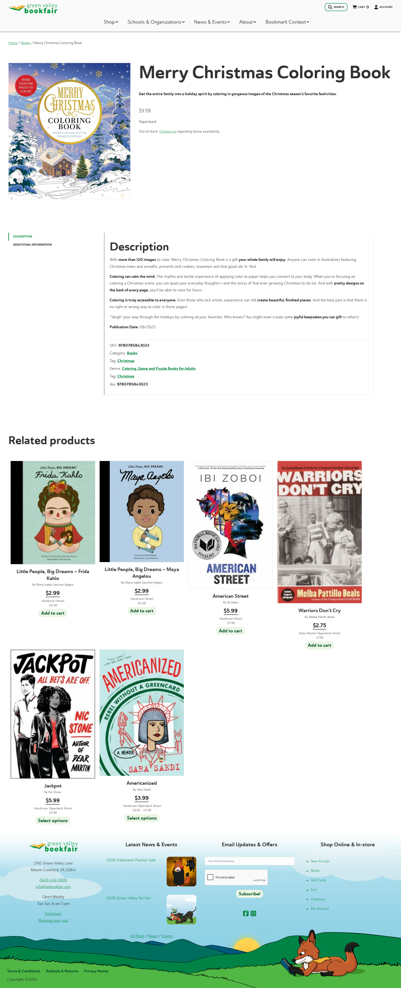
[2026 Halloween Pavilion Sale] (181, 871)
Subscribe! (249, 894)
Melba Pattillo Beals (321, 617)
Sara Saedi (144, 789)
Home (13, 43)
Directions (53, 913)
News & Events (210, 22)
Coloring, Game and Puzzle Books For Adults (158, 368)
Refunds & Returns (62, 971)
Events (167, 936)
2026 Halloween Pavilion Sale (131, 860)
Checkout (318, 899)
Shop (109, 22)
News (153, 936)
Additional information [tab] (32, 245)
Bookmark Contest (285, 22)
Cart (314, 890)
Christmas (125, 360)
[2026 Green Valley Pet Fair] (181, 909)
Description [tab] (22, 237)
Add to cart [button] (53, 613)
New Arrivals (320, 861)
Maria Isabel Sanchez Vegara (54, 584)
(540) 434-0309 (53, 880)
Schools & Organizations (154, 22)
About (246, 22)
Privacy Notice (96, 971)
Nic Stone (54, 792)
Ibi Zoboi (232, 602)
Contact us (167, 131)
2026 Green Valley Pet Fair (129, 898)
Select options (53, 820)
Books (25, 43)
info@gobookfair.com (53, 886)
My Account (320, 909)
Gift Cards (318, 880)
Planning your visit (53, 920)
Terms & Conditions (23, 971)
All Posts (137, 936)
